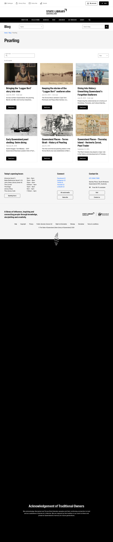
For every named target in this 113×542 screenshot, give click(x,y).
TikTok (59, 182)
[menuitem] (24, 20)
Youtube (60, 185)
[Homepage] (88, 214)
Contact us (97, 197)
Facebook (60, 178)
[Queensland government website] (103, 214)
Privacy (31, 224)
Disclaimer (81, 224)
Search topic (8, 53)
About (82, 20)
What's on (24, 20)
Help (15, 224)
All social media (65, 192)
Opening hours (12, 196)
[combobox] (31, 27)
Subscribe (33, 3)
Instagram (60, 180)
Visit (53, 20)
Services (46, 20)
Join (104, 3)
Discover (62, 20)
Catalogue (8, 3)
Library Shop (21, 3)
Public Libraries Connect (43, 224)
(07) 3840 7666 (94, 178)
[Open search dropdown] (90, 20)
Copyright (23, 224)
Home (6, 33)
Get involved (72, 20)
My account (91, 3)
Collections (35, 20)
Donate (43, 3)
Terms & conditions (93, 224)
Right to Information (61, 224)
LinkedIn (60, 187)
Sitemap (72, 224)
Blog (7, 26)
